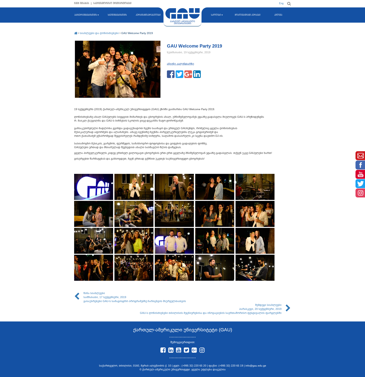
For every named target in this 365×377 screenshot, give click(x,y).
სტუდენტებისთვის (117, 15)
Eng (281, 3)
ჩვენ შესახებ (81, 3)
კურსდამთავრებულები (148, 15)
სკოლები (216, 15)
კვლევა (278, 15)
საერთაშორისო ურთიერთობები (112, 3)
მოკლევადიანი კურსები (247, 15)
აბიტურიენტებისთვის (85, 15)
